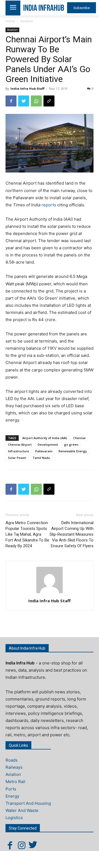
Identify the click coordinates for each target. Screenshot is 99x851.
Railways (14, 767)
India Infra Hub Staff (27, 88)
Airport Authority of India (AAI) (44, 438)
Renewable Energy (73, 451)
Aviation (26, 21)
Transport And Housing (28, 803)
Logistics (14, 817)
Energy (12, 796)
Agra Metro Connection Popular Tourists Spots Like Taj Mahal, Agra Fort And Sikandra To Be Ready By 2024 (27, 534)
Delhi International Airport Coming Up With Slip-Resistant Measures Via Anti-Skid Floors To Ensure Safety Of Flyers (72, 534)
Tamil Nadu (41, 458)
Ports (11, 789)
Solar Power (17, 458)
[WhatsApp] (36, 100)
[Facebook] (11, 100)
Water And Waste (22, 810)
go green (71, 444)
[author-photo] (49, 593)
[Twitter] (23, 100)
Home (10, 21)
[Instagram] (21, 845)
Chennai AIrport (20, 444)
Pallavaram (44, 451)
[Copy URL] (48, 100)
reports (49, 204)
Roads (12, 760)
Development (48, 444)
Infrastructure (18, 451)
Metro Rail (15, 781)
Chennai (79, 438)
